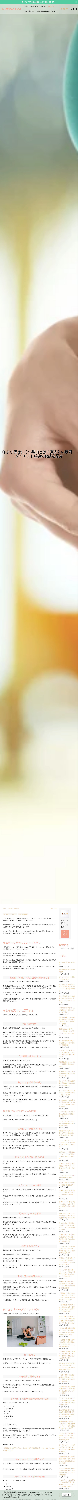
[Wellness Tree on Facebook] (61, 8)
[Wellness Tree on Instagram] (64, 8)
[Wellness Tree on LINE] (66, 8)
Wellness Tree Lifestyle (13, 908)
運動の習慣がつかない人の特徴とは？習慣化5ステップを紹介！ (67, 1010)
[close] (76, 2)
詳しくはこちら (65, 934)
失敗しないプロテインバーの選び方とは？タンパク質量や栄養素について (67, 1216)
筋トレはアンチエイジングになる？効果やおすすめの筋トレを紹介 (67, 1093)
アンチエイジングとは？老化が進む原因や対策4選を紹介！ (67, 1114)
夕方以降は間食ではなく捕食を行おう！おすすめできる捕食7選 (67, 1043)
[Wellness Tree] (11, 9)
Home (27, 6)
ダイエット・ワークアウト (10, 914)
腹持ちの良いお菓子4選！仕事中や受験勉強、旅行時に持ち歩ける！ (67, 1133)
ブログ (50, 6)
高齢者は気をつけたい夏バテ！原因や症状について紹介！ (67, 1064)
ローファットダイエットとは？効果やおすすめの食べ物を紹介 (67, 1123)
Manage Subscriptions (46, 11)
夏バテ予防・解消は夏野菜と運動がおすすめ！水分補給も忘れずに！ (67, 1083)
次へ (56, 908)
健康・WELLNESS (23, 914)
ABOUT (33, 6)
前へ (52, 908)
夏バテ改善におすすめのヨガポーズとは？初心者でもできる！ (67, 1074)
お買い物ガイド (30, 11)
